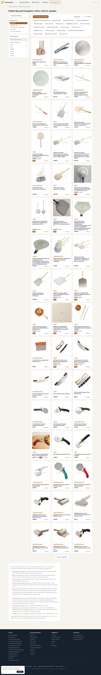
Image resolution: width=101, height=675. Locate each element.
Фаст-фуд (32, 635)
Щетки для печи (63, 33)
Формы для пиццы (38, 33)
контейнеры (25, 613)
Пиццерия (32, 639)
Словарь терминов (77, 639)
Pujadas (18, 55)
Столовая (32, 651)
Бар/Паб (32, 649)
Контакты (54, 635)
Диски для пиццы (56, 20)
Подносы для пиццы (85, 23)
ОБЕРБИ (18, 49)
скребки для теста (16, 613)
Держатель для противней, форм (42, 20)
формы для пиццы (16, 575)
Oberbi (18, 44)
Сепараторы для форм (52, 27)
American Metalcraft (18, 42)
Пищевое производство (35, 647)
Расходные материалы (15, 31)
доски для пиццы (16, 598)
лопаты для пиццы (17, 588)
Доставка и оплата (56, 637)
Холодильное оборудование (15, 641)
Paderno (18, 53)
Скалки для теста (75, 27)
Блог (53, 643)
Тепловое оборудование (14, 639)
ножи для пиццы (16, 579)
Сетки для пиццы (65, 27)
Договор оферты (28, 666)
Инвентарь (15, 6)
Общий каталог (36, 2)
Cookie (35, 666)
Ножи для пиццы (49, 23)
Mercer (18, 51)
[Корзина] (98, 2)
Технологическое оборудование (16, 649)
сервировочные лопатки (18, 605)
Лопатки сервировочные (82, 20)
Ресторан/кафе (33, 637)
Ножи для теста (59, 23)
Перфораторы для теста (72, 23)
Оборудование (13, 25)
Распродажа (13, 29)
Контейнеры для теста (68, 20)
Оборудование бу (13, 656)
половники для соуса (17, 607)
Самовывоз (54, 645)
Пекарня (32, 654)
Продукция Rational (24, 2)
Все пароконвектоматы (78, 637)
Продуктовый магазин (35, 645)
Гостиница (32, 643)
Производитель (14, 36)
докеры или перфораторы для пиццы (21, 583)
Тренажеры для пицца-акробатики (76, 30)
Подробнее (16, 669)
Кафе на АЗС (33, 641)
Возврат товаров (56, 639)
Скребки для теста (38, 30)
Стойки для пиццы (49, 30)
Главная (10, 6)
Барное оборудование (14, 647)
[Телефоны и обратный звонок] (94, 2)
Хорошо (20, 671)
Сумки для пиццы (61, 30)
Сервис (53, 641)
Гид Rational (45, 2)
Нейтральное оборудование (15, 643)
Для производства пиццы (14, 645)
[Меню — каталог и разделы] (15, 2)
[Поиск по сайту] (91, 2)
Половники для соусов (39, 27)
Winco (18, 46)
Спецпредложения (55, 2)
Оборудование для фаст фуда (17, 27)
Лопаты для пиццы (38, 23)
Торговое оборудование (14, 651)
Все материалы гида (78, 635)
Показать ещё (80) (62, 557)
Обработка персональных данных (46, 666)
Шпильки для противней (51, 33)
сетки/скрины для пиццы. (18, 571)
